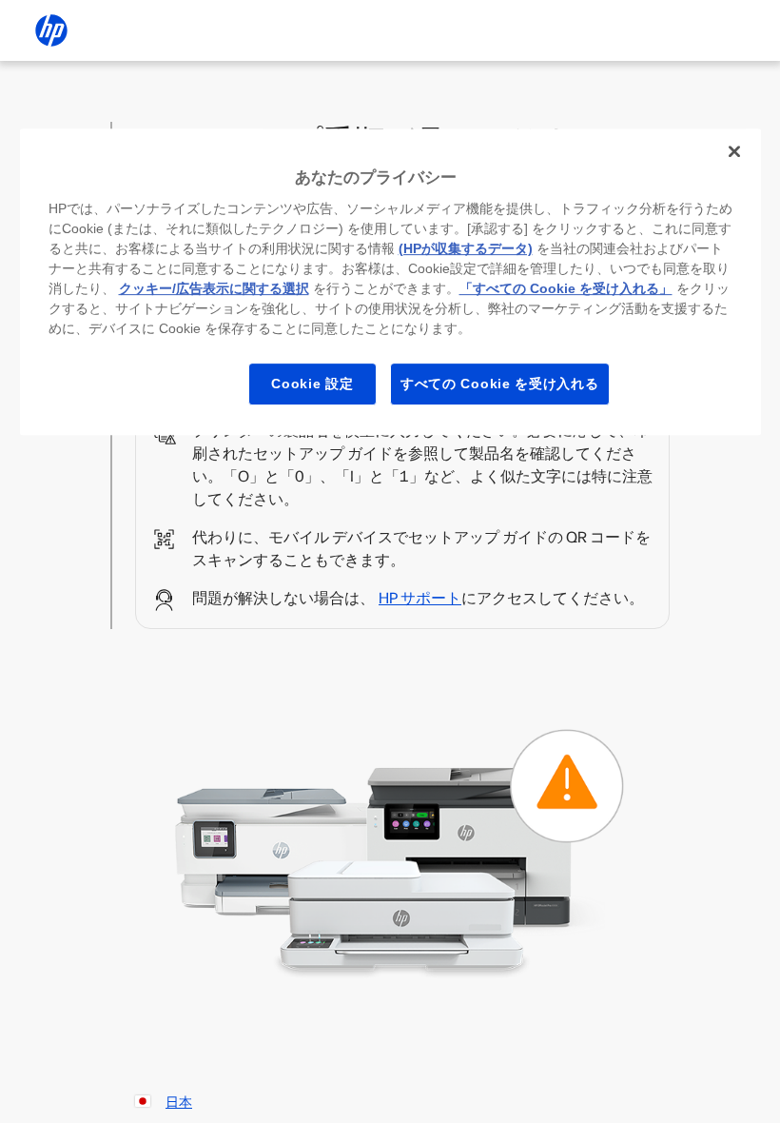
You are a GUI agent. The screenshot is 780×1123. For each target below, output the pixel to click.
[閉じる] (734, 151)
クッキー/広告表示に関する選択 (214, 288)
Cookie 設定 (312, 383)
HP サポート (420, 598)
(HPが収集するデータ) (466, 248)
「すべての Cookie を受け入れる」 (566, 288)
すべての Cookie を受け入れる (499, 383)
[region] (390, 281)
